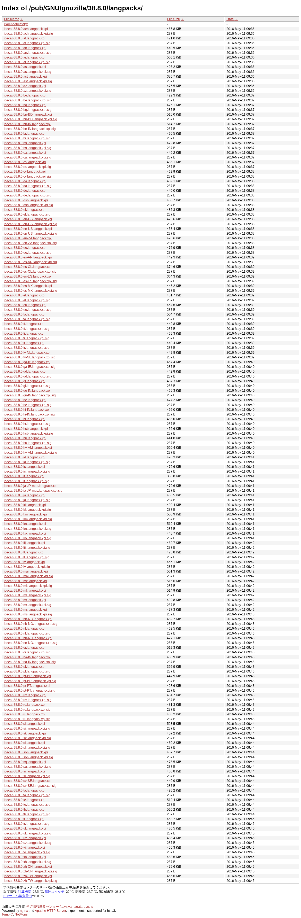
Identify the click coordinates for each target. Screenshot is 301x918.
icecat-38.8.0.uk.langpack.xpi (25, 828)
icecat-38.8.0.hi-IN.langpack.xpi (27, 409)
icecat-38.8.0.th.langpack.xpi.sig (27, 814)
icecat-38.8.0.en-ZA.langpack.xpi (28, 238)
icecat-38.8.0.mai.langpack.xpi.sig (28, 576)
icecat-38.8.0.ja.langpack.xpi (24, 495)
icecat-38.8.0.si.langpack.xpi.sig (27, 728)
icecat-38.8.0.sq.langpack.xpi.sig (27, 766)
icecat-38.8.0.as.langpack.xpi (25, 67)
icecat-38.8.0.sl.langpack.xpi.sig (27, 747)
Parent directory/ (16, 24)
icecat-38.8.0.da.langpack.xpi (25, 181)
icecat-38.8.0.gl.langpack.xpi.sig (27, 386)
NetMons (21, 914)
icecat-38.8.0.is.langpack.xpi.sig (27, 471)
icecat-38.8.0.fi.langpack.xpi (24, 333)
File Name (11, 19)
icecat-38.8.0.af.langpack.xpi (24, 38)
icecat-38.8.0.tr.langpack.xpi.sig (26, 823)
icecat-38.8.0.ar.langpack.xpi (24, 57)
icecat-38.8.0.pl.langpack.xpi (24, 666)
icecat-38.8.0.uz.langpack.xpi (25, 838)
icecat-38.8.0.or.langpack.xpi (24, 647)
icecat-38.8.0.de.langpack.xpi (25, 190)
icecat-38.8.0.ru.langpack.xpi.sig (27, 719)
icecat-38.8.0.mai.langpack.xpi (26, 571)
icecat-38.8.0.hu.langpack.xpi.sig (27, 443)
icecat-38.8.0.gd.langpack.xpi (25, 371)
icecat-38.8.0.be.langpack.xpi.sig (27, 100)
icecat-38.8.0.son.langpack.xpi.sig (28, 757)
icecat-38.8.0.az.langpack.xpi (25, 86)
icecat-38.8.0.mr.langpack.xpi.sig (27, 605)
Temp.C (7, 914)
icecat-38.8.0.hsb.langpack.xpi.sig (28, 433)
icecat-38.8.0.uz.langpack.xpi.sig (27, 843)
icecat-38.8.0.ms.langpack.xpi (25, 609)
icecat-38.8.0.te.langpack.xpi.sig (27, 804)
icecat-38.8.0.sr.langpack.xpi (24, 771)
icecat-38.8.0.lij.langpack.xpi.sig (27, 547)
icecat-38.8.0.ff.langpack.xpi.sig (26, 328)
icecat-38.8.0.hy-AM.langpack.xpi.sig (30, 452)
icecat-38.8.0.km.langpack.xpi (25, 514)
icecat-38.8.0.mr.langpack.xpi (25, 600)
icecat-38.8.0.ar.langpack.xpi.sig (27, 62)
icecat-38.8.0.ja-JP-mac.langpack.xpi (30, 486)
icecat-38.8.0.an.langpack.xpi (25, 48)
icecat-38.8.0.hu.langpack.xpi (25, 438)
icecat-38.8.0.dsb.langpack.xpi (26, 200)
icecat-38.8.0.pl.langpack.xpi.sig (27, 671)
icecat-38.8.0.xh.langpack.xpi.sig (27, 862)
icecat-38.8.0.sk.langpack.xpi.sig (27, 738)
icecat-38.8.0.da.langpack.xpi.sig (27, 186)
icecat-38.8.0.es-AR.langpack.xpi (28, 257)
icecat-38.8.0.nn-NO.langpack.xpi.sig (30, 643)
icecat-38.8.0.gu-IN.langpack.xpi (27, 390)
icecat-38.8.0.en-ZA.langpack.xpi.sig (30, 243)
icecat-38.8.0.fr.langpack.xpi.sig (26, 347)
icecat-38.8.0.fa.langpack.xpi (24, 314)
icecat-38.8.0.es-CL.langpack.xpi (27, 267)
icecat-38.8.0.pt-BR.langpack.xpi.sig (30, 681)
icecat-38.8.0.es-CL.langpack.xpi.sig (30, 271)
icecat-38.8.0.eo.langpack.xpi (25, 247)
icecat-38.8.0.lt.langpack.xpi (24, 552)
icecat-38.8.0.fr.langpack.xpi (24, 343)
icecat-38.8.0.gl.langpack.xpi (24, 381)
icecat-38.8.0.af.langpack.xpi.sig (27, 43)
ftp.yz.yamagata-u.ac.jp (76, 906)
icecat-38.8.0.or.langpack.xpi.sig (27, 652)
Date (230, 19)
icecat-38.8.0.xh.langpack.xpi (25, 857)
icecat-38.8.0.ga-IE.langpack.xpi (27, 362)
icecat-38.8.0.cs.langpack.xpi (25, 162)
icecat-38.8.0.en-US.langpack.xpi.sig (30, 233)
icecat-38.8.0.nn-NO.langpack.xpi (28, 638)
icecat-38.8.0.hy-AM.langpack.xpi (28, 447)
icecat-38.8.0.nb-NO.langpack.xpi (28, 619)
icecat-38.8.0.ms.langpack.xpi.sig (28, 614)
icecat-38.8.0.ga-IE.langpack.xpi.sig (29, 366)
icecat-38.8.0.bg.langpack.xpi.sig (27, 109)
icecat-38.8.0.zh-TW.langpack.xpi (28, 876)
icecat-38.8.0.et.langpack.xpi (24, 295)
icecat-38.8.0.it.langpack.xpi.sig (26, 481)
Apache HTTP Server (50, 910)
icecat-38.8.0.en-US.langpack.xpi (28, 229)
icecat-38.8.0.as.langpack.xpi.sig (27, 71)
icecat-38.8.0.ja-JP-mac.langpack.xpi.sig (33, 490)
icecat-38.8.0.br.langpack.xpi (24, 133)
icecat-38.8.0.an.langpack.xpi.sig (27, 52)
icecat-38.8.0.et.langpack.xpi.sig (27, 300)
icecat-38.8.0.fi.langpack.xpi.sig (26, 338)
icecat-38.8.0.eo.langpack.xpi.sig (27, 252)
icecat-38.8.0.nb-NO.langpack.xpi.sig (30, 623)
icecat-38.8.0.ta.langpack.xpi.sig (27, 795)
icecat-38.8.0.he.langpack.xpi (25, 400)
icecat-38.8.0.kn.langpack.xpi (25, 524)
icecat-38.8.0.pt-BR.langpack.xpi (27, 676)
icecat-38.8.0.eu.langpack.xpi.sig (27, 309)
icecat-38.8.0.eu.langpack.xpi (25, 305)
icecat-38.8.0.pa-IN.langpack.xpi (27, 657)
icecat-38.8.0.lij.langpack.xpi (24, 543)
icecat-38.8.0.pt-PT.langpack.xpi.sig (29, 690)
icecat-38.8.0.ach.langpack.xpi (26, 29)
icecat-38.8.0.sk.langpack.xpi (25, 733)
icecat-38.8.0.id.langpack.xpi (24, 457)
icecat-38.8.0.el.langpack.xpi (24, 209)
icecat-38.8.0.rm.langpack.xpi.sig (27, 700)
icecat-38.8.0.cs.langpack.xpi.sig (27, 167)
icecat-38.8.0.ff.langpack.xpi (24, 324)
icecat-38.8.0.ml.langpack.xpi (25, 590)
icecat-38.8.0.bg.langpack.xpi (25, 105)
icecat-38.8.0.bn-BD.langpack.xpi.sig (30, 119)
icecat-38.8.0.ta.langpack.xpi (24, 790)
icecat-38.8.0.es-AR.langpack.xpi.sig (30, 262)
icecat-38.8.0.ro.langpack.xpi (24, 704)
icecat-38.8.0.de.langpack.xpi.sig (27, 195)
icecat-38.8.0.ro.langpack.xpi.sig (27, 709)
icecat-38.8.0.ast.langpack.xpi (25, 76)
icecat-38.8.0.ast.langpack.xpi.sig (28, 81)
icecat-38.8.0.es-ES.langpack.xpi (28, 276)
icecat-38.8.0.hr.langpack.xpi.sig (27, 424)
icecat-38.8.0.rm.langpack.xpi (25, 695)
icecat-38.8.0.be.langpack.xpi (25, 95)
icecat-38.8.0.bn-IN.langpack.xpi (27, 124)
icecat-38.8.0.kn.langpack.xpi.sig (27, 528)
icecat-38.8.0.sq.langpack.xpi (25, 762)
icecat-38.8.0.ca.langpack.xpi (25, 152)
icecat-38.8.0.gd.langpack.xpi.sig (27, 376)
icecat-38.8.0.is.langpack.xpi (24, 466)
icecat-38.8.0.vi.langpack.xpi (24, 847)
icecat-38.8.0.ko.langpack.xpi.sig (27, 538)
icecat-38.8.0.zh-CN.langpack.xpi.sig (30, 871)
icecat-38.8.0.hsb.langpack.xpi (26, 428)
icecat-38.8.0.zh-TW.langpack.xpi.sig (30, 880)
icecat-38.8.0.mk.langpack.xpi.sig (28, 586)
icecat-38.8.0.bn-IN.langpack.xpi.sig (30, 129)
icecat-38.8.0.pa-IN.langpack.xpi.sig (30, 662)
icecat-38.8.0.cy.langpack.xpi (25, 171)
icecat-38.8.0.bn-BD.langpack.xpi (28, 114)
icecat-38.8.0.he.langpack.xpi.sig (27, 405)
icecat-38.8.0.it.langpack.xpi (24, 476)
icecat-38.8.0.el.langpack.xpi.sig (27, 214)
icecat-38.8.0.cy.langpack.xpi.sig (27, 176)
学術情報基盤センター (42, 906)
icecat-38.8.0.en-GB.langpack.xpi (28, 219)
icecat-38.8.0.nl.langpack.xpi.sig (27, 633)
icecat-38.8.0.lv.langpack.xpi (24, 562)
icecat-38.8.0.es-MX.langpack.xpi (28, 286)
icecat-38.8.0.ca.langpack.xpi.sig (27, 157)
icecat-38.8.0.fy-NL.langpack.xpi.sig (29, 357)
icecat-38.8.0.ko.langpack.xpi (25, 533)
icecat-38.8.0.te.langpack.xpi (24, 800)
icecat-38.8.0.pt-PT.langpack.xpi (27, 685)
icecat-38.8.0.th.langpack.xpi (24, 809)
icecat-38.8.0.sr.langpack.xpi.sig (27, 776)
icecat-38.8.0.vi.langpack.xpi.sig (27, 852)
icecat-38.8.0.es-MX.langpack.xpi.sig (30, 290)
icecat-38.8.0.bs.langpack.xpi (25, 143)
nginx (24, 910)
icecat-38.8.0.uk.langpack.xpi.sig (27, 833)
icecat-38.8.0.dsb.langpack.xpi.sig (28, 205)
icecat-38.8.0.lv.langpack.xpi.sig (27, 566)
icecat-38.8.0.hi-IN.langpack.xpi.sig (29, 414)
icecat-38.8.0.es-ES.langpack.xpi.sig (30, 281)
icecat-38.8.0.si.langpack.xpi (24, 723)
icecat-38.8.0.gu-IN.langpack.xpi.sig (30, 395)
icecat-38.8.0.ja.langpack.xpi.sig (27, 500)
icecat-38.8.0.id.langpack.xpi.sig (27, 462)
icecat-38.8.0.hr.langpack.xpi (24, 419)
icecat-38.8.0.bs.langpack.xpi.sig (27, 148)
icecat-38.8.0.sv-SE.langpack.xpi (27, 781)
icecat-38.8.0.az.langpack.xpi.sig (27, 90)
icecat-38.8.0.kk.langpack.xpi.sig (27, 509)
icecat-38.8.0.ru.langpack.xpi (24, 714)
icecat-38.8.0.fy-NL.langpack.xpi (27, 352)
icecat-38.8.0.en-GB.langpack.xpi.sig (30, 224)
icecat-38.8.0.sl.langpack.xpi (24, 743)
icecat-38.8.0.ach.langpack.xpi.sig (28, 33)
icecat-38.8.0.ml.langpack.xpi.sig (27, 595)
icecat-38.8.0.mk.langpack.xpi (25, 581)
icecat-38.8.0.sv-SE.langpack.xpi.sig (30, 785)
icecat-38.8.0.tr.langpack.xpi (24, 819)
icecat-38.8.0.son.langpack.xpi (26, 752)
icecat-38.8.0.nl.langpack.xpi (24, 628)
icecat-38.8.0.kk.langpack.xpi (25, 505)
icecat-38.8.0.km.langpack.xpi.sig (28, 519)
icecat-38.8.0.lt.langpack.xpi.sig (26, 557)
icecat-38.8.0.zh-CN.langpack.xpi (28, 866)
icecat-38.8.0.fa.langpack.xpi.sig (27, 319)
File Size (173, 19)
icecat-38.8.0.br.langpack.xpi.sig (27, 138)
